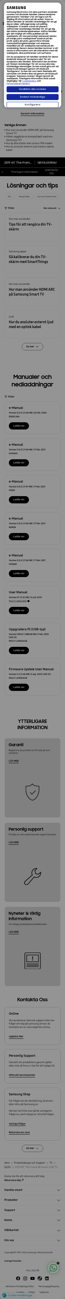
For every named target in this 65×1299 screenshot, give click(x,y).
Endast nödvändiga (32, 97)
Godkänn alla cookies (32, 89)
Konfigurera (32, 104)
